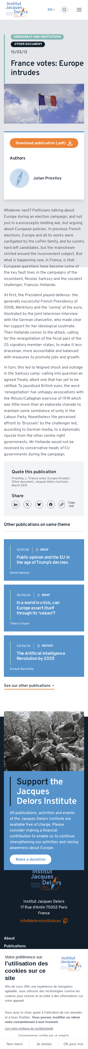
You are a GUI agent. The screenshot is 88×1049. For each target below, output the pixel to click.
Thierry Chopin (20, 623)
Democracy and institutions (37, 37)
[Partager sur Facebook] (51, 504)
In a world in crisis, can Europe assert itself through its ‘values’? (38, 608)
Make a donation (30, 859)
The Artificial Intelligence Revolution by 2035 (41, 656)
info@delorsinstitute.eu (40, 921)
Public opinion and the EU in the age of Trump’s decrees (43, 560)
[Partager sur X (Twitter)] (27, 504)
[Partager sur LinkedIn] (16, 504)
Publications (15, 946)
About (9, 938)
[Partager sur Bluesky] (39, 504)
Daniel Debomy (19, 573)
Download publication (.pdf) (41, 143)
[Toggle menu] (79, 10)
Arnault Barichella (21, 669)
